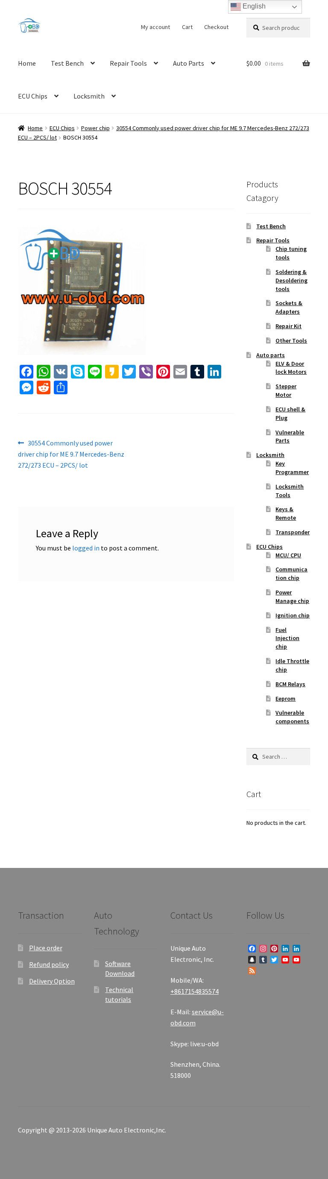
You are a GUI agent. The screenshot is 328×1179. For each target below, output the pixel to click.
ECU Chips (32, 96)
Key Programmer (292, 468)
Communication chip (291, 573)
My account (155, 27)
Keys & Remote (285, 513)
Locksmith (89, 96)
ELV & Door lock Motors (291, 368)
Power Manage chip (292, 596)
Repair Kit (288, 326)
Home (27, 63)
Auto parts (270, 355)
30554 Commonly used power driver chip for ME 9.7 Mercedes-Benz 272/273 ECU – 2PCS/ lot (71, 453)
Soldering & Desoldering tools (291, 280)
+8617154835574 (194, 991)
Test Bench (67, 63)
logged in (86, 548)
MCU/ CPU (288, 555)
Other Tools (291, 340)
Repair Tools (128, 63)
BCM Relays (290, 684)
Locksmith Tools (289, 491)
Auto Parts (188, 63)
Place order (45, 947)
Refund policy (49, 964)
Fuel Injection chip (287, 638)
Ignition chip (292, 615)
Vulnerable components (292, 717)
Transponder (292, 532)
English (253, 6)
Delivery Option (52, 981)
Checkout (216, 27)
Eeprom (285, 698)
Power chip (95, 128)
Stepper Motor (285, 390)
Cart (187, 27)
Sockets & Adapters (288, 307)
